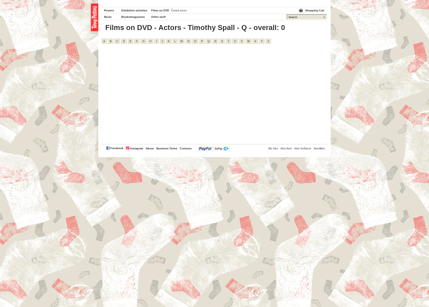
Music (108, 16)
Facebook (116, 148)
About (150, 148)
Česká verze (179, 10)
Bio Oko (273, 148)
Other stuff (158, 16)
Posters (109, 10)
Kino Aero (286, 148)
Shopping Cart (314, 10)
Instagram (136, 148)
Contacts (186, 148)
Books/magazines (133, 16)
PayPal (213, 148)
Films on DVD (160, 10)
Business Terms (166, 148)
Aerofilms (319, 148)
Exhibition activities (134, 10)
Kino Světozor (302, 148)
